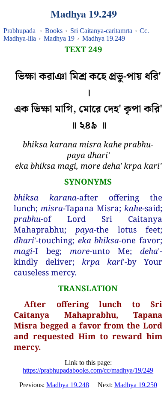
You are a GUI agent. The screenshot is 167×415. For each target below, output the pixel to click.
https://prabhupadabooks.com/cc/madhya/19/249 (88, 370)
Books (54, 30)
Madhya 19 (59, 38)
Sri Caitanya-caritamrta (101, 30)
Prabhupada (19, 30)
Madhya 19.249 (103, 38)
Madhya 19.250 (135, 384)
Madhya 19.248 (67, 384)
